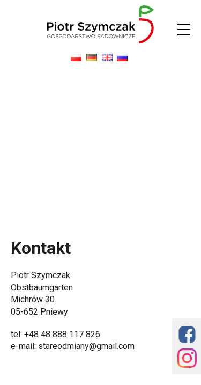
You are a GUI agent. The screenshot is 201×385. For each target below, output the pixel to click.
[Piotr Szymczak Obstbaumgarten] (100, 40)
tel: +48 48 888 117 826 (55, 334)
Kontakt (41, 248)
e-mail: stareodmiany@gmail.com (73, 346)
